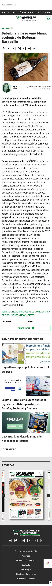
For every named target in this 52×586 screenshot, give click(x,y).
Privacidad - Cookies (26, 578)
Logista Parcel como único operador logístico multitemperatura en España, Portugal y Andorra (24, 404)
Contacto (26, 565)
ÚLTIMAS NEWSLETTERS (30, 12)
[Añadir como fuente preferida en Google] (48, 563)
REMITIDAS (47, 12)
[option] (26, 494)
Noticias (6, 28)
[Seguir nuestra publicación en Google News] (34, 48)
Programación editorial (26, 560)
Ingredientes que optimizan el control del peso (25, 369)
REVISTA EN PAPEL (9, 12)
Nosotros (26, 556)
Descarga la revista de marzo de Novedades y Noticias (22, 438)
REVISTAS (8, 465)
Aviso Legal (26, 569)
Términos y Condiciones (26, 574)
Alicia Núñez (15, 87)
